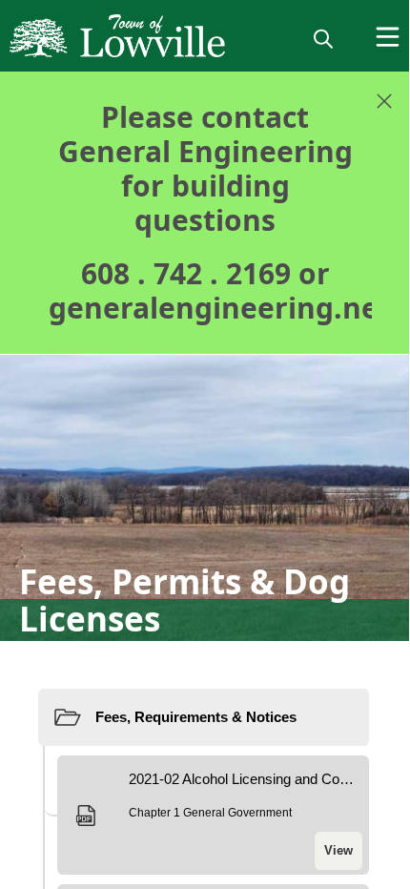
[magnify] (323, 38)
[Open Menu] (387, 36)
